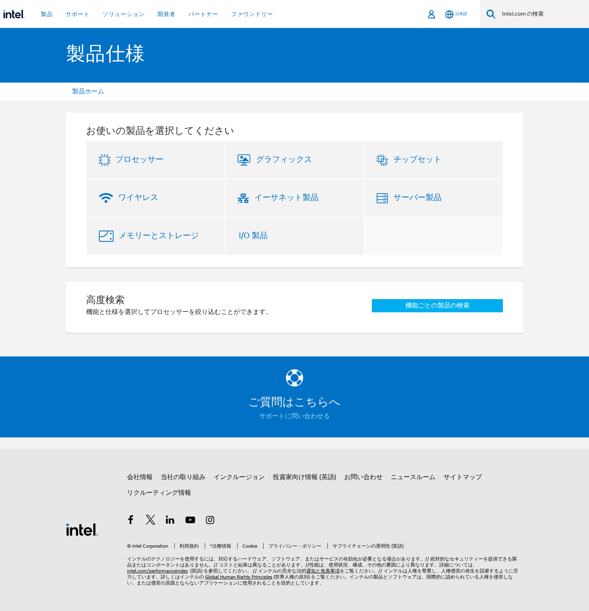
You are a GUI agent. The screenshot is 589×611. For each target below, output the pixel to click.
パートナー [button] (203, 14)
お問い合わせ (363, 477)
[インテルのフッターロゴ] (82, 529)
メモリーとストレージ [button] (159, 236)
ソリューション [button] (124, 14)
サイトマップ (463, 477)
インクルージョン (239, 477)
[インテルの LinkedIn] (170, 521)
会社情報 (140, 477)
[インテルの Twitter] (150, 521)
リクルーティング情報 (159, 493)
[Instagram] (210, 521)
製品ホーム (88, 91)
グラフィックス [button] (284, 159)
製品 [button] (47, 14)
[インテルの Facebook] (130, 521)
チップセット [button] (417, 159)
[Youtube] (190, 521)
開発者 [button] (166, 14)
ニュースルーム (413, 477)
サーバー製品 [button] (417, 197)
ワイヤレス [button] (138, 197)
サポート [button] (78, 14)
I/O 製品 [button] (253, 236)
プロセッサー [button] (139, 159)
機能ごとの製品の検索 (437, 305)
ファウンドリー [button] (252, 14)
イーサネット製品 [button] (286, 197)
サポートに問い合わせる (294, 416)
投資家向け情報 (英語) (304, 477)
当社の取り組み (183, 477)
